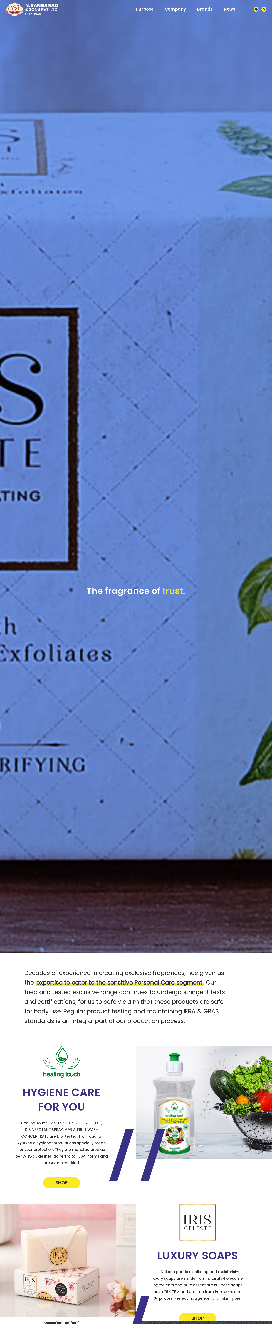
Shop (62, 1182)
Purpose (145, 9)
